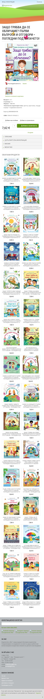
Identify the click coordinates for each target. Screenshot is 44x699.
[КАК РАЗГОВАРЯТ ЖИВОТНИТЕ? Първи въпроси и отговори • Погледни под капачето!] (11, 336)
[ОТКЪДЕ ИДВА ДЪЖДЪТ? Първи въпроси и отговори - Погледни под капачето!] (31, 195)
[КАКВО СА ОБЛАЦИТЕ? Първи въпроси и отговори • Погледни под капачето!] (31, 392)
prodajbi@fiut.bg (10, 666)
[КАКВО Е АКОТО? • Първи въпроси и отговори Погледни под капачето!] (31, 308)
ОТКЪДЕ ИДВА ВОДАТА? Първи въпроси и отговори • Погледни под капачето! (31, 547)
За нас (3, 676)
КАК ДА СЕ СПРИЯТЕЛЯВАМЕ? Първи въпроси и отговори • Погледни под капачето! (11, 575)
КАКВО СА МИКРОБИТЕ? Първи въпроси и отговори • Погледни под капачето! (11, 180)
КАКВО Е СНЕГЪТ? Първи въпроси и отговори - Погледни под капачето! (31, 236)
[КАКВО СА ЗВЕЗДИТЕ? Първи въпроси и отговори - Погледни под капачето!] (11, 195)
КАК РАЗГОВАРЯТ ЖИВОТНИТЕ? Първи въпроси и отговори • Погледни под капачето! (11, 350)
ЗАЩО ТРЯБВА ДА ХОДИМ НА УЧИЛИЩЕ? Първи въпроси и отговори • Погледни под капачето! (12, 547)
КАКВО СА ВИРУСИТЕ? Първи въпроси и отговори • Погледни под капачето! (12, 377)
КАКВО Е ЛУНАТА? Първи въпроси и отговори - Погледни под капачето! (11, 264)
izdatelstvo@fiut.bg (11, 664)
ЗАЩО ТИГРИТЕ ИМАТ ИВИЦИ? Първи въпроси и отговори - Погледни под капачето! (11, 293)
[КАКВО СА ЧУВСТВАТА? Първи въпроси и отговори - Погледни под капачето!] (31, 251)
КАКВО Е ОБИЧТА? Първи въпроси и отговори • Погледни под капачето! (31, 575)
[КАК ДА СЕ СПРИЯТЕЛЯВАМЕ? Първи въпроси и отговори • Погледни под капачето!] (11, 562)
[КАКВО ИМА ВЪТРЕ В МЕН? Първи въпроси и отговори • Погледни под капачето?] (11, 449)
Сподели (30, 132)
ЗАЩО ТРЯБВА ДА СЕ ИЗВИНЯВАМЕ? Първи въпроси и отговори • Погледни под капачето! (31, 519)
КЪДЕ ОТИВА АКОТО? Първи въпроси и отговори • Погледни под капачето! (11, 490)
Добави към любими (11, 120)
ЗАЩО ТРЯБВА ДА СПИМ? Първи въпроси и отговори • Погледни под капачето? (31, 434)
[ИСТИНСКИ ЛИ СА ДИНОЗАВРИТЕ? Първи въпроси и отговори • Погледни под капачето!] (31, 336)
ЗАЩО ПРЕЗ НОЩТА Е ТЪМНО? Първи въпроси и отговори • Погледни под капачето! (31, 603)
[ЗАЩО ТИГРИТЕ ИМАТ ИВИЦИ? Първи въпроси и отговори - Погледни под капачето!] (11, 279)
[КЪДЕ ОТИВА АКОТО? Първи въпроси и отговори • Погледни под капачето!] (11, 477)
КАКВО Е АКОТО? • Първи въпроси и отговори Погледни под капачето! (31, 321)
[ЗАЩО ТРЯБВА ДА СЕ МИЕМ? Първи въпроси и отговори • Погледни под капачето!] (11, 590)
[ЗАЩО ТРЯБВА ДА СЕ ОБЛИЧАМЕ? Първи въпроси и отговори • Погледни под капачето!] (9, 91)
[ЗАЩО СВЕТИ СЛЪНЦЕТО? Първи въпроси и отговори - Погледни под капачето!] (11, 223)
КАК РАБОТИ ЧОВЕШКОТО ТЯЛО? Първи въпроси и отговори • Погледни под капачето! (31, 491)
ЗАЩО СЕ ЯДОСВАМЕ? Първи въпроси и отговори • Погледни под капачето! (11, 519)
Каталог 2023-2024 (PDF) (9, 627)
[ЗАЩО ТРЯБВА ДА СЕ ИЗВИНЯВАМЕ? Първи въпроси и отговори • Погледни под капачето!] (30, 505)
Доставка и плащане (8, 683)
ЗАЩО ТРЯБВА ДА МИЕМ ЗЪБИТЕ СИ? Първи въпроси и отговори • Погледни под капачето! (31, 293)
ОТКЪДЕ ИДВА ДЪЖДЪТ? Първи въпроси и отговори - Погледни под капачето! (31, 208)
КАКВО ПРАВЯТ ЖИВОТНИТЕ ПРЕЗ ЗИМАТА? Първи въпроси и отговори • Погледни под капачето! (31, 463)
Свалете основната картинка (14, 96)
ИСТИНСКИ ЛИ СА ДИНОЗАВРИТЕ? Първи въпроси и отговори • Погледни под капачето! (31, 350)
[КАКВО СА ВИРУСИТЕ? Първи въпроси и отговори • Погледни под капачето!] (11, 364)
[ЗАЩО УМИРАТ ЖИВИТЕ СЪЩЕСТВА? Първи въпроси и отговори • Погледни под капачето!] (11, 392)
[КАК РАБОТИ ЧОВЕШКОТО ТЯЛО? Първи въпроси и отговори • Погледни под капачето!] (31, 477)
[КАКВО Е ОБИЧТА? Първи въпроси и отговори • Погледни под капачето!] (31, 562)
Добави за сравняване (27, 120)
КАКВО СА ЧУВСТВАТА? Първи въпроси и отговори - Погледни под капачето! (31, 264)
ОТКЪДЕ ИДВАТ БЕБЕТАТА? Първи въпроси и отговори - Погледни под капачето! (31, 180)
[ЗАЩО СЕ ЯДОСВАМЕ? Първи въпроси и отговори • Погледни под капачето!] (11, 505)
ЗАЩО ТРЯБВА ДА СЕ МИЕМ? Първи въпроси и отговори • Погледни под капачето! (11, 603)
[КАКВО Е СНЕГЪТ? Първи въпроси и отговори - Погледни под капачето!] (30, 223)
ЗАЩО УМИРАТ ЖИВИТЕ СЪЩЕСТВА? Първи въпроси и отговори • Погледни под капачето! (11, 406)
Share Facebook (40, 133)
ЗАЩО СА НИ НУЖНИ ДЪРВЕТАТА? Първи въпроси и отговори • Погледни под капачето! (11, 434)
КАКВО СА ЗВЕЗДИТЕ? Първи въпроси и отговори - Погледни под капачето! (12, 208)
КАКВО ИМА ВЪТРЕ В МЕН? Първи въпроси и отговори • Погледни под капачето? (11, 462)
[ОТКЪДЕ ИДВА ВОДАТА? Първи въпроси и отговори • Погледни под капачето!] (31, 534)
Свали (25, 83)
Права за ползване (7, 680)
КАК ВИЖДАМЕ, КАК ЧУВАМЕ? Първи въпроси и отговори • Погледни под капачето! (30, 377)
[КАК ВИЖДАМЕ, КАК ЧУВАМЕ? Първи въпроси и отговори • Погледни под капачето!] (30, 364)
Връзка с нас (5, 678)
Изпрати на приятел (35, 133)
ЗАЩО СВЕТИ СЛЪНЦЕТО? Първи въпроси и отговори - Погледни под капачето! (11, 236)
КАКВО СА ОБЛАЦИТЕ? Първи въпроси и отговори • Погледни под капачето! (31, 406)
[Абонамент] (40, 623)
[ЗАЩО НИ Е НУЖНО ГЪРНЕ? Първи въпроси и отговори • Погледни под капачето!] (11, 308)
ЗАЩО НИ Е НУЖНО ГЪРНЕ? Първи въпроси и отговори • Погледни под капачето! (11, 321)
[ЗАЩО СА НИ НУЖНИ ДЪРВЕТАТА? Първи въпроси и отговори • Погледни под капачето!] (11, 421)
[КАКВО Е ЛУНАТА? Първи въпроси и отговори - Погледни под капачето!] (11, 251)
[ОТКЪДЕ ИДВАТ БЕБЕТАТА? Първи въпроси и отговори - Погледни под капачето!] (31, 166)
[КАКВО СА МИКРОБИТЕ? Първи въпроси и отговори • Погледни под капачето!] (11, 166)
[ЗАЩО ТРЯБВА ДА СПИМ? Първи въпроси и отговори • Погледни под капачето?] (31, 421)
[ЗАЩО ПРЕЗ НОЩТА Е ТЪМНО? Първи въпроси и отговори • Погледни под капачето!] (31, 590)
